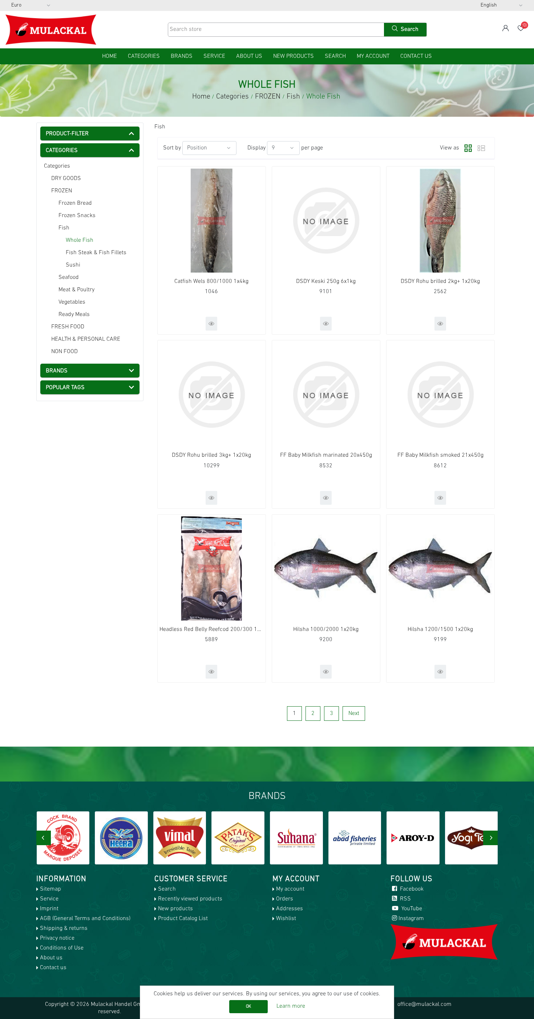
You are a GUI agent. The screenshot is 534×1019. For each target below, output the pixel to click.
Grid (466, 148)
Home (201, 96)
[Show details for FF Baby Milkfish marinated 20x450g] (326, 394)
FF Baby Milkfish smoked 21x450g (440, 455)
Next (353, 713)
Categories (57, 166)
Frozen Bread (75, 203)
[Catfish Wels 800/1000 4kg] (211, 220)
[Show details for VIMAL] (121, 838)
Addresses (289, 909)
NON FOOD (64, 352)
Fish (63, 228)
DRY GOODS (66, 178)
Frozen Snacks (77, 216)
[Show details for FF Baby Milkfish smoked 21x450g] (440, 394)
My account (373, 56)
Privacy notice (57, 938)
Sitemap (50, 889)
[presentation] (43, 838)
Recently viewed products (190, 899)
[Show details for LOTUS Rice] (471, 838)
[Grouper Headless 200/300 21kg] (211, 568)
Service (214, 56)
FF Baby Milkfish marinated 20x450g (326, 455)
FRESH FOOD (67, 327)
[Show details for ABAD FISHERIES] (296, 838)
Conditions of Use (62, 948)
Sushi (73, 265)
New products (293, 56)
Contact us (416, 56)
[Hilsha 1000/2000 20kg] (326, 568)
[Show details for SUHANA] (238, 838)
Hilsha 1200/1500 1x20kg (440, 629)
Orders (284, 899)
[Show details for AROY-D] (354, 838)
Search (335, 56)
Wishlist (286, 919)
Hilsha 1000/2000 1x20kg (326, 629)
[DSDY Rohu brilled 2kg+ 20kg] (440, 220)
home (109, 56)
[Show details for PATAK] (179, 838)
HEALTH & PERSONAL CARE (85, 339)
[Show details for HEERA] (63, 838)
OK (248, 1006)
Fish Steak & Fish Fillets (96, 253)
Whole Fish (79, 240)
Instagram (411, 919)
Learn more (290, 1006)
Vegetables (71, 302)
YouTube (411, 909)
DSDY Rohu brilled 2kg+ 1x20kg (440, 281)
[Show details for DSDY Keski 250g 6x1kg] (326, 220)
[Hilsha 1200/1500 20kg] (440, 568)
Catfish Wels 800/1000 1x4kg (211, 281)
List (481, 148)
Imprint (49, 909)
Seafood (68, 277)
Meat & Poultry (76, 290)
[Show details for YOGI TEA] (413, 838)
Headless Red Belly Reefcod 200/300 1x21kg (211, 629)
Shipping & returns (64, 928)
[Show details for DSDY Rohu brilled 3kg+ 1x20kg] (211, 394)
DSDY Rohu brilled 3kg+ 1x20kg (211, 455)
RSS (405, 899)
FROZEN (61, 191)
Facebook (411, 889)
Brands (182, 56)
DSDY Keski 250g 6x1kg (326, 281)
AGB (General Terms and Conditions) (85, 919)
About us (249, 56)
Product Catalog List (183, 919)
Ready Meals (74, 314)
